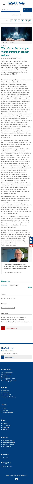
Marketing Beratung (8, 445)
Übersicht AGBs (7, 395)
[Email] (29, 20)
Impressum (6, 391)
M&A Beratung (7, 446)
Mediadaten (6, 458)
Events (4, 408)
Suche (28, 10)
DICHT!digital (6, 425)
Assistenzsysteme (7, 466)
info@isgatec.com (10, 381)
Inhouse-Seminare (8, 412)
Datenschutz (6, 393)
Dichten (3, 298)
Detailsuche (15, 15)
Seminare (5, 410)
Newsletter (6, 427)
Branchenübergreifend (8, 308)
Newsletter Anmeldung (9, 397)
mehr (29, 287)
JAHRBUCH (6, 429)
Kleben (9, 298)
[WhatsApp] (19, 20)
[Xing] (26, 20)
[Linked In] (22, 20)
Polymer (13, 298)
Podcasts (5, 423)
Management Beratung (9, 442)
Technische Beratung (8, 440)
